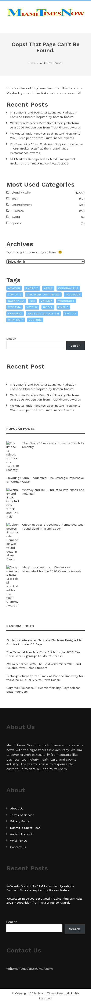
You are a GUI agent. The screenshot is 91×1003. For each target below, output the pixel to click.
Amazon (14, 288)
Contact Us (18, 847)
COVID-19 (14, 294)
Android (32, 288)
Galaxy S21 (16, 300)
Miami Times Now (51, 993)
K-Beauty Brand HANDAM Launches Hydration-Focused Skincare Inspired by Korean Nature (44, 115)
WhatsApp (15, 319)
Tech (14, 198)
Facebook (72, 294)
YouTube (35, 319)
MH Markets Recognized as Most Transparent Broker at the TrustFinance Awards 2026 (42, 161)
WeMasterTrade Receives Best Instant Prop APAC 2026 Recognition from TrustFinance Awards (45, 136)
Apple (48, 288)
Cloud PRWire (21, 192)
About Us (16, 808)
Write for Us (18, 840)
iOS (32, 300)
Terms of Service (22, 815)
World (15, 217)
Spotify (70, 313)
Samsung (15, 313)
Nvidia (48, 307)
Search (11, 338)
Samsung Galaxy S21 (43, 313)
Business (17, 210)
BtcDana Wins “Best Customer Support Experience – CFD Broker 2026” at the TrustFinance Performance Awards (46, 148)
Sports (16, 223)
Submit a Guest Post (25, 827)
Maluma (46, 300)
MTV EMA (14, 307)
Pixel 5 (63, 307)
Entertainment (21, 204)
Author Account (21, 834)
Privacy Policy (20, 821)
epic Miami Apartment (43, 294)
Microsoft (66, 300)
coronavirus (68, 288)
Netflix (32, 307)
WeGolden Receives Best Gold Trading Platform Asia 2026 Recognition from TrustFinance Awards (45, 125)
